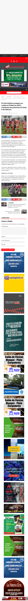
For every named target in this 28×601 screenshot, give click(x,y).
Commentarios (4, 226)
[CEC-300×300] (14, 393)
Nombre (3, 236)
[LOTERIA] (14, 480)
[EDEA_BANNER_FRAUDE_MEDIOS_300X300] (14, 312)
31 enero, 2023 (5, 113)
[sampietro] (14, 291)
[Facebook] (11, 61)
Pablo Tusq (12, 113)
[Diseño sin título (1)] (14, 533)
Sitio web (3, 244)
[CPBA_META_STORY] (14, 350)
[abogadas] (14, 56)
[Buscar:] (14, 92)
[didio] (14, 86)
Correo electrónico (5, 240)
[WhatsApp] (16, 61)
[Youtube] (14, 61)
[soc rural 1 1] (14, 371)
